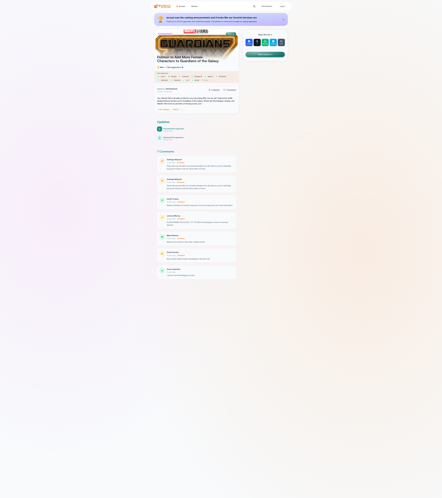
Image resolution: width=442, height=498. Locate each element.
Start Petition (267, 6)
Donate (182, 6)
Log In (282, 6)
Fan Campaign (163, 109)
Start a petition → (265, 55)
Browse (195, 6)
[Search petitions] (254, 6)
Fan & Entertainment (165, 34)
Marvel (175, 109)
